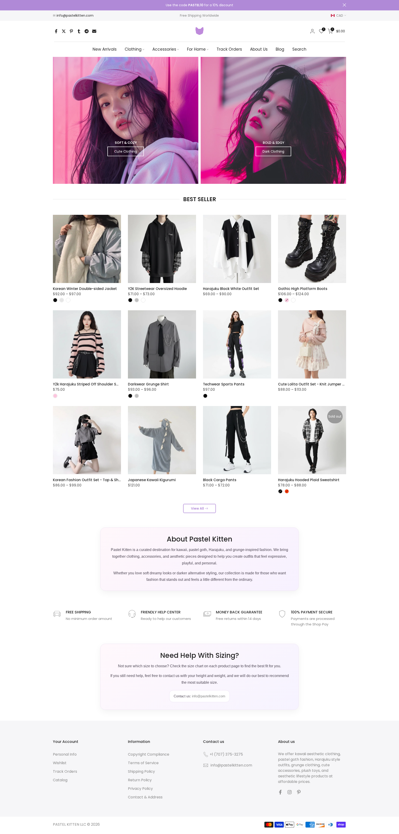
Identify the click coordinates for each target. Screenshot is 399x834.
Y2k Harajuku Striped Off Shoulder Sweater (91, 384)
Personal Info (65, 754)
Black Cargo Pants (219, 479)
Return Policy (140, 780)
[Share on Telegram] (87, 31)
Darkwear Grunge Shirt (148, 384)
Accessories (164, 49)
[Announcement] (199, 5)
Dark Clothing (273, 151)
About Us (259, 49)
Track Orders (229, 49)
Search (299, 49)
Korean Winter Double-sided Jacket (85, 288)
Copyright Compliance (148, 754)
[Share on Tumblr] (79, 31)
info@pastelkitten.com (75, 15)
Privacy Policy (140, 788)
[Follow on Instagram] (289, 792)
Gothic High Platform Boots (302, 288)
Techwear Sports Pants (224, 384)
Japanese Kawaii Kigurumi (152, 479)
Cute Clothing (125, 151)
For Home (196, 49)
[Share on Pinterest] (71, 31)
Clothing (133, 49)
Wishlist (59, 763)
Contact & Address (145, 797)
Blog (280, 49)
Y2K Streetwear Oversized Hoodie (157, 288)
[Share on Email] (94, 31)
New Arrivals (105, 49)
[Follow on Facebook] (280, 792)
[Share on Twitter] (64, 31)
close (54, 5)
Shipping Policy (141, 771)
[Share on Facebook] (56, 31)
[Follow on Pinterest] (298, 792)
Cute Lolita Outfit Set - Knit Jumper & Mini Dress (321, 384)
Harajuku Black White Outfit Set (231, 288)
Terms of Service (143, 763)
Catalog (60, 780)
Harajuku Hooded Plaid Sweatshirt (308, 479)
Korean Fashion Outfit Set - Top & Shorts (89, 479)
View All (197, 508)
